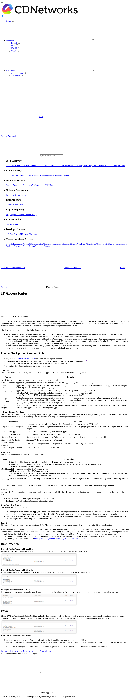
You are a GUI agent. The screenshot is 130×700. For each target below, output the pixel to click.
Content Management (53, 244)
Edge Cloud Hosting (28, 214)
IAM (43, 244)
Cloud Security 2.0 (13, 175)
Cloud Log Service (69, 244)
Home (9, 21)
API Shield (64, 175)
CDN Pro (49, 185)
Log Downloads (16, 246)
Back (41, 117)
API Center (11, 71)
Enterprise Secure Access (16, 195)
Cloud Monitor (102, 244)
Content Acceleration (14, 185)
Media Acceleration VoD (34, 165)
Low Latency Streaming (82, 165)
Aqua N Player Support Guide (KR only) (108, 165)
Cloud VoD (10, 165)
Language (10, 40)
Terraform (33, 234)
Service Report (29, 246)
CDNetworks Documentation (13, 268)
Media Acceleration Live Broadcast (58, 165)
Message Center (114, 244)
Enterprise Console (42, 246)
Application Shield (52, 175)
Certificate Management (86, 244)
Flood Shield (40, 175)
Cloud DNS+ (23, 205)
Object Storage (12, 205)
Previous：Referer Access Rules (14, 651)
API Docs (10, 234)
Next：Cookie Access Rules (39, 651)
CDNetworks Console (26, 359)
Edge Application (13, 214)
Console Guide (12, 224)
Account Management (32, 244)
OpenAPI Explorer (21, 234)
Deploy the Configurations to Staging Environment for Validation (60, 538)
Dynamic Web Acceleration (34, 185)
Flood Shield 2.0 (28, 175)
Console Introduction (14, 244)
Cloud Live (20, 165)
